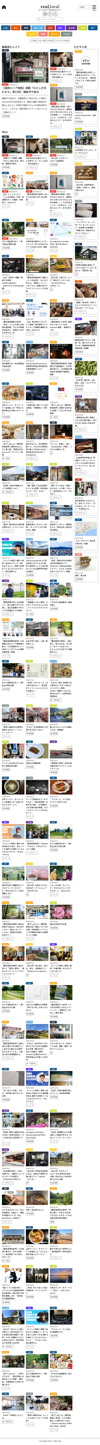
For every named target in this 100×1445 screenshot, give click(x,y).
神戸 (93, 27)
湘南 (26, 27)
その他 (66, 34)
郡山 (16, 27)
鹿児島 (54, 34)
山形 (6, 27)
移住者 (51, 40)
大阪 (83, 27)
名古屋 (71, 27)
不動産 (34, 40)
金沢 (50, 27)
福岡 (43, 34)
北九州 (32, 34)
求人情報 (43, 40)
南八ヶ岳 (38, 27)
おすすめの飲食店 (62, 40)
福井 (60, 27)
